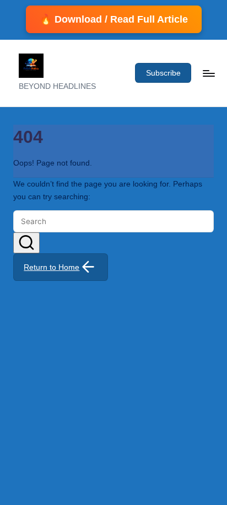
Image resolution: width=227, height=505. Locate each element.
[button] (163, 73)
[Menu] (208, 73)
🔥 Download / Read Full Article (114, 19)
